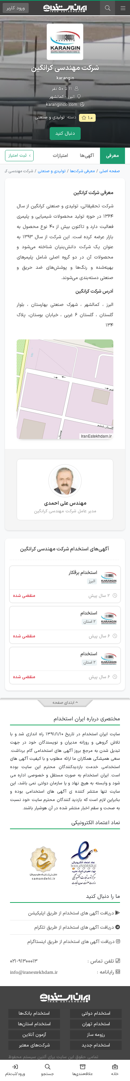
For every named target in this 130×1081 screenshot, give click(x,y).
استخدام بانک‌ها (34, 1013)
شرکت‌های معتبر (34, 1045)
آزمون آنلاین (34, 1034)
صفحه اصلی (110, 171)
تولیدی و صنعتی (50, 117)
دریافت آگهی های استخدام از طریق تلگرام (74, 927)
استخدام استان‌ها (34, 1024)
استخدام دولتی (96, 1013)
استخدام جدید (96, 1045)
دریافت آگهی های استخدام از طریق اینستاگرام (71, 941)
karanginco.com (62, 105)
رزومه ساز (96, 1034)
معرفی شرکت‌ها (82, 171)
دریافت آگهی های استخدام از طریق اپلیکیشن (71, 913)
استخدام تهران (96, 1024)
